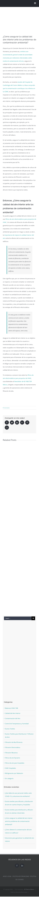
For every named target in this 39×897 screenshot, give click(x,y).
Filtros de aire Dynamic (12, 758)
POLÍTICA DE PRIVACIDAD (21, 876)
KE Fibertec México (29, 889)
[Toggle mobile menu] (35, 3)
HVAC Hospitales (10, 768)
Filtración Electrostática (12, 747)
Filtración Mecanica (11, 753)
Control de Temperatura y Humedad (17, 724)
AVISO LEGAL (7, 876)
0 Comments (6, 408)
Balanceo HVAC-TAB (11, 708)
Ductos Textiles (10, 729)
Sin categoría (9, 778)
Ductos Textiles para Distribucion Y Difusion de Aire (19, 735)
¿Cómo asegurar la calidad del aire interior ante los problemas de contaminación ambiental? (18, 821)
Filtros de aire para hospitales (14, 763)
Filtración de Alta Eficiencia (13, 742)
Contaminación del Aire (12, 718)
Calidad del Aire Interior (12, 713)
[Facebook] (17, 866)
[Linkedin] (22, 866)
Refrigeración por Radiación (14, 773)
